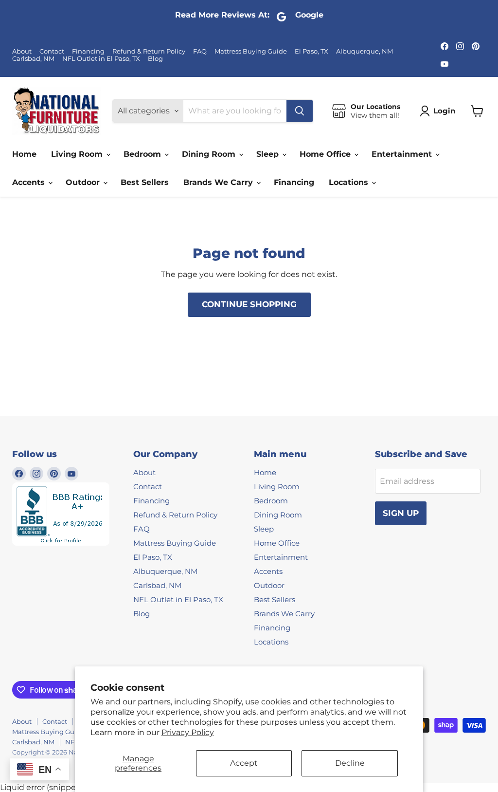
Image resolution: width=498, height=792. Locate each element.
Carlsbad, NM (33, 58)
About (22, 51)
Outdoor (84, 182)
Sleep (268, 154)
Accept (244, 763)
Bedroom (143, 154)
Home (24, 154)
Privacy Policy (187, 732)
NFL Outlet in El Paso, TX (101, 58)
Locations (350, 182)
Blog (155, 58)
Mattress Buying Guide (250, 51)
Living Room (78, 154)
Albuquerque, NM (364, 51)
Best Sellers (145, 182)
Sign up (401, 513)
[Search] (299, 111)
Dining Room (210, 154)
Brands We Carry (219, 182)
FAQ (200, 51)
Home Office (326, 154)
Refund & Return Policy (148, 51)
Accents (29, 182)
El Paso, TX (311, 51)
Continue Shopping (249, 304)
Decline (350, 763)
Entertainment (403, 154)
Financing (88, 51)
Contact (51, 51)
